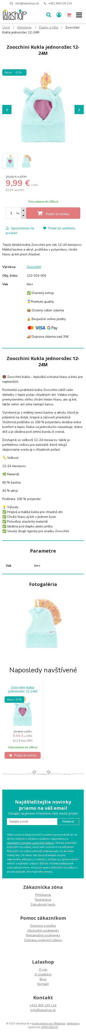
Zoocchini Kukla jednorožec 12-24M (22, 689)
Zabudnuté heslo (43, 904)
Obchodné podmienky (43, 930)
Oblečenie (24, 27)
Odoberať (68, 821)
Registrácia (43, 900)
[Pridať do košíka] (23, 755)
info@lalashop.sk (27, 3)
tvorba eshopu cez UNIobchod (48, 1023)
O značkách (43, 974)
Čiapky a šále (48, 27)
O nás (43, 969)
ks (18, 213)
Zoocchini (34, 267)
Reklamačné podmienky (43, 935)
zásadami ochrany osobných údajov (30, 843)
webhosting (73, 1023)
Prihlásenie (43, 895)
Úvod (6, 27)
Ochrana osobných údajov (43, 940)
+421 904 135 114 (60, 3)
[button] (48, 14)
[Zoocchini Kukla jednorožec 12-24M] (43, 107)
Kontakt (43, 984)
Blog (43, 979)
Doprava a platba (43, 926)
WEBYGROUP (49, 1027)
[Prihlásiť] (58, 14)
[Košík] (69, 14)
